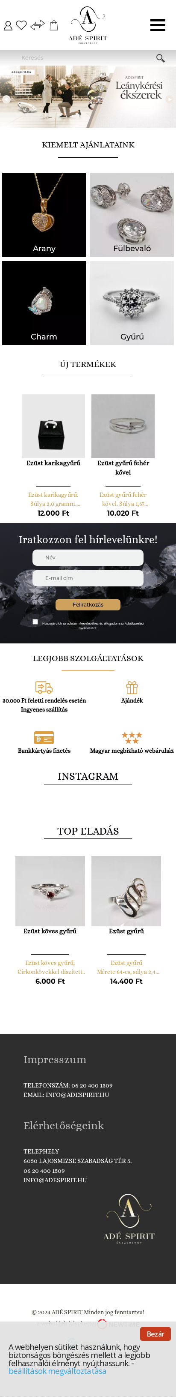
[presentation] (6, 98)
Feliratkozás (88, 604)
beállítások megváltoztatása (57, 1370)
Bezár (155, 1334)
